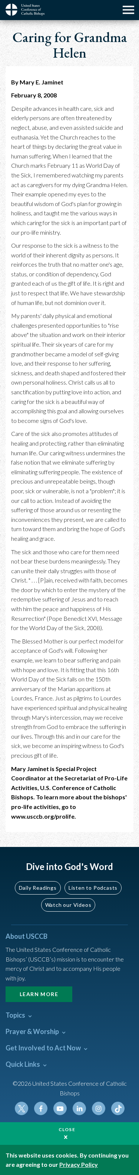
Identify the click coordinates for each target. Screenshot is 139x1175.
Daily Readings (38, 888)
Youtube (60, 1108)
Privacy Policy (78, 1164)
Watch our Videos (68, 905)
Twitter (21, 1108)
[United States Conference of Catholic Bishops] (28, 10)
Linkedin (79, 1108)
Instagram (98, 1108)
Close (67, 1129)
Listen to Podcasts (93, 888)
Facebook (40, 1108)
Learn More (39, 994)
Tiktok (118, 1108)
